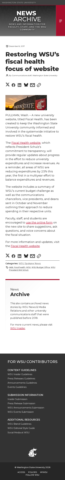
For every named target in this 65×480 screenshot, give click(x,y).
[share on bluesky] (26, 85)
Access (21, 472)
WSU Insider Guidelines (20, 374)
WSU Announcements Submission (26, 407)
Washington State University (19, 2)
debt (11, 267)
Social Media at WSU (18, 432)
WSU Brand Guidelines (19, 424)
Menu (60, 20)
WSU (28, 267)
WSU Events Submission (21, 412)
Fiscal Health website (26, 142)
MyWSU (43, 472)
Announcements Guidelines (22, 382)
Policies (32, 472)
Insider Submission (17, 399)
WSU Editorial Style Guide (21, 428)
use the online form (39, 222)
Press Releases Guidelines (21, 378)
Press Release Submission (21, 403)
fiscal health (19, 267)
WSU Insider (17, 328)
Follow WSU (32, 475)
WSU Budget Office (41, 267)
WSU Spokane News (30, 263)
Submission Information (25, 395)
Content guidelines (22, 370)
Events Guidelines (17, 387)
